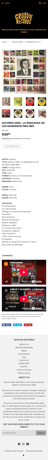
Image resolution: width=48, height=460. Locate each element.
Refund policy (24, 373)
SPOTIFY (24, 367)
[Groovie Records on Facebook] (19, 444)
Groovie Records (16, 451)
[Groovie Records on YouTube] (27, 444)
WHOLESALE (24, 354)
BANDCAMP (24, 363)
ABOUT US (24, 344)
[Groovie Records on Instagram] (23, 444)
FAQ (24, 357)
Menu (7, 3)
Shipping (6, 138)
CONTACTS (24, 360)
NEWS (24, 351)
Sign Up (41, 433)
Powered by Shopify (34, 451)
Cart (44, 3)
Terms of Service (24, 370)
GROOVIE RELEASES (24, 347)
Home (4, 42)
